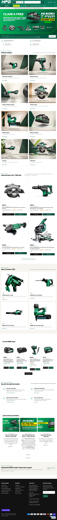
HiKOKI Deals (17, 488)
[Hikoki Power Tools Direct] (6, 2)
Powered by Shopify (4, 516)
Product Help (3, 485)
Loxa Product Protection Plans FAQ (10, 513)
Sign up (45, 496)
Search (2, 513)
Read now (10, 446)
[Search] (42, 2)
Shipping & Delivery (5, 491)
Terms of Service (18, 493)
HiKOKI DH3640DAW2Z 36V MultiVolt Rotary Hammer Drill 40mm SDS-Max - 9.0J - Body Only (41, 208)
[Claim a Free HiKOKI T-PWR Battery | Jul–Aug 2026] (11, 425)
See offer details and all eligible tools (28, 259)
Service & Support (4, 486)
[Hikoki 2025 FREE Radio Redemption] (46, 425)
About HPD (17, 485)
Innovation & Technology (20, 486)
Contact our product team (51, 468)
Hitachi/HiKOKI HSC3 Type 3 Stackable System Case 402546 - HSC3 (48, 360)
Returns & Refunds (4, 493)
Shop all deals (28, 373)
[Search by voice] (40, 2)
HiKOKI (3, 211)
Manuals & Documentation (6, 490)
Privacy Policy (17, 491)
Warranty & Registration (5, 488)
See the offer (52, 36)
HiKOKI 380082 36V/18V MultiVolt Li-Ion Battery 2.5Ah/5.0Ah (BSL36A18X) (8, 360)
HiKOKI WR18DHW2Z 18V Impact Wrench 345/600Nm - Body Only (35, 360)
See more (28, 458)
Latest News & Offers (19, 490)
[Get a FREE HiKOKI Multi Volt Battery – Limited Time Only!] (28, 425)
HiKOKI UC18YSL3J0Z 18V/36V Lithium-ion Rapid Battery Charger (22, 360)
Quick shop (8, 214)
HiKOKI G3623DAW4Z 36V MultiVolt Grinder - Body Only (13, 247)
